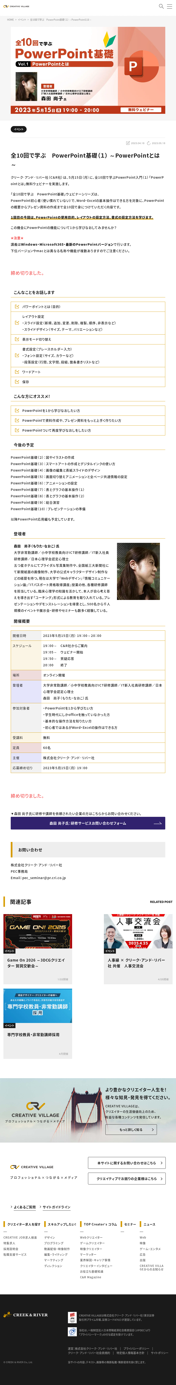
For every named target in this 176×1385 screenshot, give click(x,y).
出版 (143, 1260)
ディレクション (53, 1266)
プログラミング (54, 1243)
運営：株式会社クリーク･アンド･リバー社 (92, 1348)
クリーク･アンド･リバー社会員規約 (89, 1353)
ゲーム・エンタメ (150, 1249)
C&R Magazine (90, 1277)
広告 (143, 1254)
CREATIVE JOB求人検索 (20, 1237)
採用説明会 (10, 1249)
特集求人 (9, 1243)
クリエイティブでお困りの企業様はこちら (127, 1178)
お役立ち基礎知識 (91, 1271)
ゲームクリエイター (92, 1243)
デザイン (49, 1237)
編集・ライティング (56, 1254)
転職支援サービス (15, 1254)
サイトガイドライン (57, 1207)
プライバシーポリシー (136, 1348)
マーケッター (88, 1254)
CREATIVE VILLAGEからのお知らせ (152, 1267)
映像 (143, 1243)
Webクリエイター (91, 1237)
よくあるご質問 (25, 1207)
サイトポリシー (159, 1353)
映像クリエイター (91, 1249)
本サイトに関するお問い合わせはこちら (126, 1163)
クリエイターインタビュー (96, 1266)
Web (143, 1237)
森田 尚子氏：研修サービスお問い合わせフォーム (88, 823)
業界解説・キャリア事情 (95, 1260)
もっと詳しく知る (131, 1129)
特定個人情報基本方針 (130, 1353)
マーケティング (53, 1260)
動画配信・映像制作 (57, 1249)
